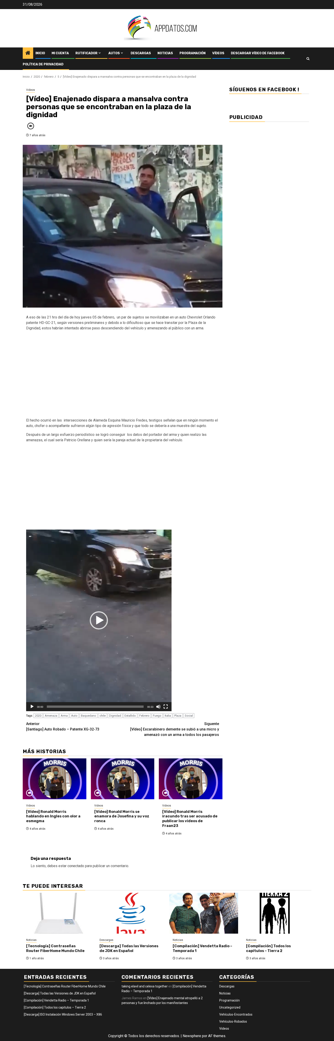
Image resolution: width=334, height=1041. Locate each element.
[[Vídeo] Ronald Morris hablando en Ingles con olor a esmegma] (54, 778)
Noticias (165, 53)
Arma (64, 715)
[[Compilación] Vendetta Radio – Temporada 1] (203, 913)
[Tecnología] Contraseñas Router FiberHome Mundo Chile (55, 948)
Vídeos (218, 53)
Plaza (177, 715)
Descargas (141, 53)
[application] (99, 620)
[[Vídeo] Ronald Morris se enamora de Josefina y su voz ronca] (123, 778)
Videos (30, 89)
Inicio (40, 53)
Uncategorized (229, 1007)
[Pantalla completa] (165, 706)
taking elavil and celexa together (145, 986)
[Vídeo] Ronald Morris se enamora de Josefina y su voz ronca (121, 816)
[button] (99, 620)
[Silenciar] (158, 706)
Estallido (130, 715)
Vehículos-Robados (233, 1021)
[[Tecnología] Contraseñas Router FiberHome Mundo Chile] (57, 913)
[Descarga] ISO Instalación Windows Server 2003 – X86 (63, 1014)
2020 (38, 715)
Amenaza (51, 715)
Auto (74, 715)
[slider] (95, 707)
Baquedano (88, 715)
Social (189, 715)
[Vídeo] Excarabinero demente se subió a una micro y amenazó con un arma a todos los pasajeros (174, 729)
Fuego (157, 715)
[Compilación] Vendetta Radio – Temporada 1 (56, 1000)
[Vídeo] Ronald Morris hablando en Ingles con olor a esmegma (53, 816)
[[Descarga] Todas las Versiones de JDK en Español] (130, 913)
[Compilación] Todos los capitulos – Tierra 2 (268, 948)
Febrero (144, 715)
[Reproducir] (32, 706)
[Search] (308, 58)
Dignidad (115, 715)
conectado (75, 866)
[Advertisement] (122, 377)
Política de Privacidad (43, 64)
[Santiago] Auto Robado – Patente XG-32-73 (62, 726)
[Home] (27, 53)
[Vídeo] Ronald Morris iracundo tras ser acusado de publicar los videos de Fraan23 (189, 818)
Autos (114, 53)
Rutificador (86, 53)
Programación (192, 53)
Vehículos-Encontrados (235, 1014)
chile (103, 715)
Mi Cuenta (60, 53)
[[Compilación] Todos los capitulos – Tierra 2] (277, 913)
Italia (168, 715)
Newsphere (192, 1036)
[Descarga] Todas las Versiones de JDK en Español (129, 948)
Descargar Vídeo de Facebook (257, 53)
